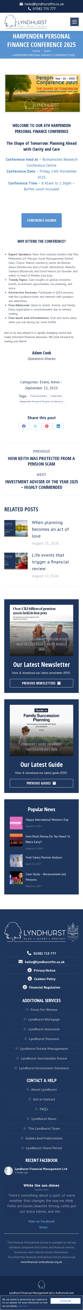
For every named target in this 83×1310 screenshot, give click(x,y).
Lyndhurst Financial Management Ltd (41, 1169)
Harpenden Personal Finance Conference (41, 401)
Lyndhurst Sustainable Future (44, 1058)
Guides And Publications (44, 1138)
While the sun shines (41, 1185)
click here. (23, 1305)
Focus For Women (44, 1009)
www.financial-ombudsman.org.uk (41, 1262)
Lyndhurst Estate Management (44, 1048)
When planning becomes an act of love (50, 529)
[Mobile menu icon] (74, 22)
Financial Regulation (44, 987)
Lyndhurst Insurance (44, 1029)
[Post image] (16, 528)
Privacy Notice (45, 970)
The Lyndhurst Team (44, 1128)
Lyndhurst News (43, 1119)
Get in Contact (44, 1099)
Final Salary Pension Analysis (44, 857)
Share (43, 1227)
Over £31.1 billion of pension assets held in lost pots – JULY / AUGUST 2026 (41, 644)
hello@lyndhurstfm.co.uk (44, 4)
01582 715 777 (44, 8)
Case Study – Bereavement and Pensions (46, 877)
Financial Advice (38, 396)
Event (44, 382)
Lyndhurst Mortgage (44, 1019)
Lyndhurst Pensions (44, 1039)
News (55, 382)
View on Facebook (41, 1221)
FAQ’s (44, 1109)
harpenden (56, 396)
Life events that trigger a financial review (50, 562)
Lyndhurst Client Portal (44, 1148)
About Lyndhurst (44, 1089)
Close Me (65, 1300)
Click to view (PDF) (41, 629)
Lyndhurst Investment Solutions (44, 1068)
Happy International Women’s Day (47, 820)
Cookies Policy (45, 979)
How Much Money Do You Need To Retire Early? (48, 839)
